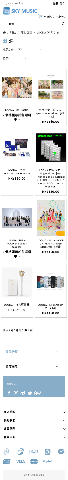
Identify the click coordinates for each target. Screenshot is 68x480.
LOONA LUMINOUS (17, 110)
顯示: (6, 58)
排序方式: (8, 49)
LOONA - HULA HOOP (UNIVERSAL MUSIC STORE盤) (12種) (51, 243)
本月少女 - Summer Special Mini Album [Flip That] (50, 113)
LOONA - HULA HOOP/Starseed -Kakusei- (17, 243)
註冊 (55, 3)
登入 (62, 3)
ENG (10, 4)
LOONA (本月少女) (49, 32)
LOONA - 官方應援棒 (17, 305)
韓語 (13, 32)
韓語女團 (26, 32)
